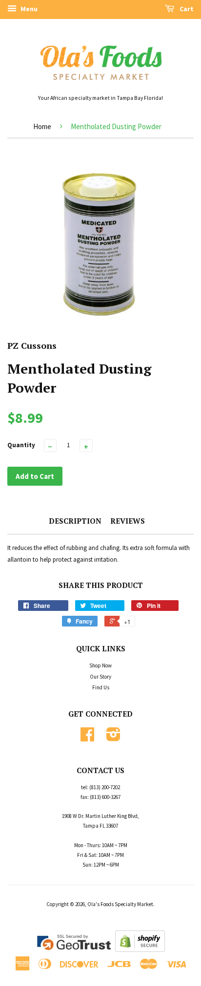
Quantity (21, 445)
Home (42, 126)
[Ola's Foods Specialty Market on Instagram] (113, 738)
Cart (186, 8)
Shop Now (100, 665)
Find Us (100, 687)
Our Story (100, 676)
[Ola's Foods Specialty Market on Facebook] (87, 738)
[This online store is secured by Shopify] (140, 950)
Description (75, 521)
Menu (28, 8)
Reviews (127, 521)
